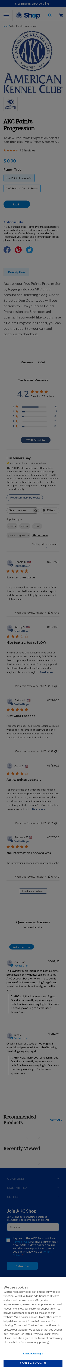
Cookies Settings (33, 1353)
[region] (33, 1323)
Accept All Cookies (33, 1363)
